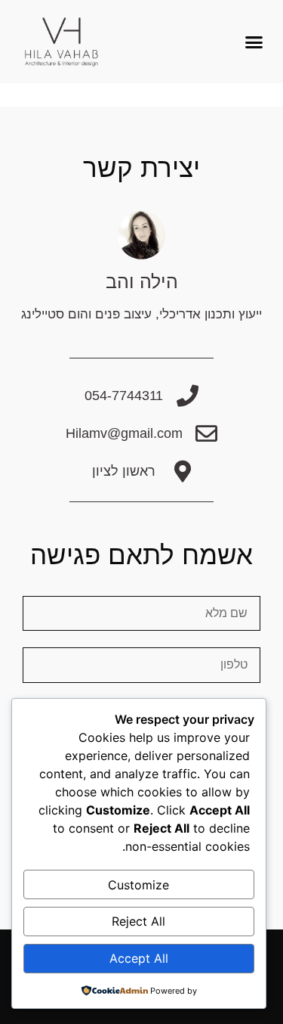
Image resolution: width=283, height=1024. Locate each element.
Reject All (138, 921)
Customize (138, 884)
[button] (254, 41)
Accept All (138, 958)
